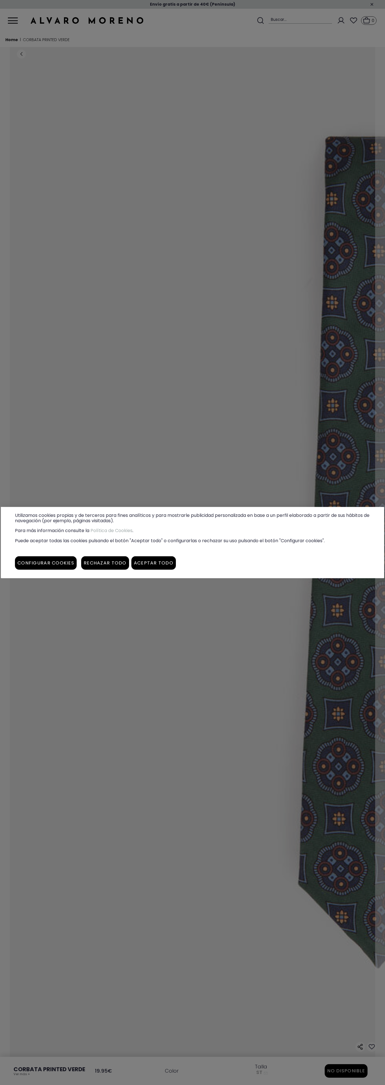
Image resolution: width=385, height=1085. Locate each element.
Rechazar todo (105, 562)
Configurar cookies (45, 562)
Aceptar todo (153, 562)
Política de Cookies (111, 530)
